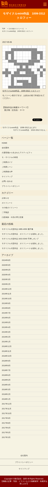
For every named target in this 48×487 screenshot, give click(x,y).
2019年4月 (6, 327)
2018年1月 (6, 399)
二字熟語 (5, 212)
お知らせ (5, 198)
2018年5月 (6, 380)
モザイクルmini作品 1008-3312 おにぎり (19, 127)
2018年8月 (6, 366)
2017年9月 (6, 418)
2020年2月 (6, 284)
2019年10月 (7, 299)
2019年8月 (6, 308)
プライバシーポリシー (11, 186)
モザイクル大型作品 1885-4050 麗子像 (17, 229)
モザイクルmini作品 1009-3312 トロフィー (21, 91)
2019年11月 (6, 294)
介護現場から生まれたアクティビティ (17, 153)
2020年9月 (6, 265)
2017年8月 (6, 423)
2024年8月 (6, 260)
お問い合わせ (7, 181)
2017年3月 (6, 437)
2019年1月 (6, 342)
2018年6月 (6, 375)
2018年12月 (7, 346)
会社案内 (5, 148)
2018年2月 (6, 394)
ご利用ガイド (7, 162)
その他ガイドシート (16, 29)
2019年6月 (6, 318)
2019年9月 (6, 303)
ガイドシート (7, 203)
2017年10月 (7, 413)
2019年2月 (6, 337)
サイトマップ (7, 176)
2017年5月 (6, 432)
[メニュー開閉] (45, 4)
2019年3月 (6, 332)
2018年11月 (6, 351)
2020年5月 (6, 270)
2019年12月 (7, 289)
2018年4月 (6, 385)
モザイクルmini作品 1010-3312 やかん (29, 130)
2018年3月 (6, 389)
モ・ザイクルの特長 (10, 157)
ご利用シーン (7, 167)
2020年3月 (6, 279)
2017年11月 (6, 409)
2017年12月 (7, 404)
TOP (3, 29)
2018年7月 (6, 370)
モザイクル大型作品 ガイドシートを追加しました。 (23, 234)
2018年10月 (7, 356)
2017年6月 (6, 428)
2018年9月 (6, 361)
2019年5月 (6, 322)
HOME (4, 143)
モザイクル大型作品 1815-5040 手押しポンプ (20, 239)
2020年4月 (6, 275)
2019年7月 (6, 313)
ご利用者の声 (7, 172)
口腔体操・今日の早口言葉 (12, 217)
